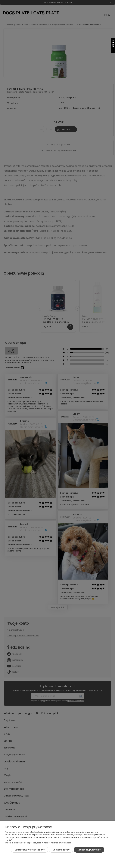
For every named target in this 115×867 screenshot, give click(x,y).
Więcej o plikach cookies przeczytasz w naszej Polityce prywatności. (38, 842)
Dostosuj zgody (61, 849)
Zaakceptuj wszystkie (89, 849)
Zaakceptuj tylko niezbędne (30, 849)
